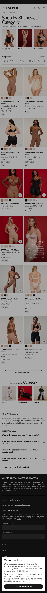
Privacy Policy (9, 576)
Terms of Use (24, 576)
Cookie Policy (20, 581)
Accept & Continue (23, 586)
